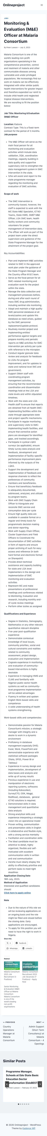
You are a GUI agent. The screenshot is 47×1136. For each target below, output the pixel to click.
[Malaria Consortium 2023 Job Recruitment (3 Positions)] (12, 965)
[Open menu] (41, 5)
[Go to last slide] (7, 1084)
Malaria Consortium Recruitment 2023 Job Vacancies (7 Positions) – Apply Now (30, 977)
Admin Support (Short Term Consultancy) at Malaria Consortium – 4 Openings (36, 1033)
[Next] (40, 1084)
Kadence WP (28, 1128)
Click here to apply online (17, 893)
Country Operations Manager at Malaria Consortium (9, 1031)
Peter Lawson (12, 47)
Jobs (6, 18)
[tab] (18, 1104)
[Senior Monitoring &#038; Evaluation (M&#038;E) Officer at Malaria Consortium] (13, 996)
